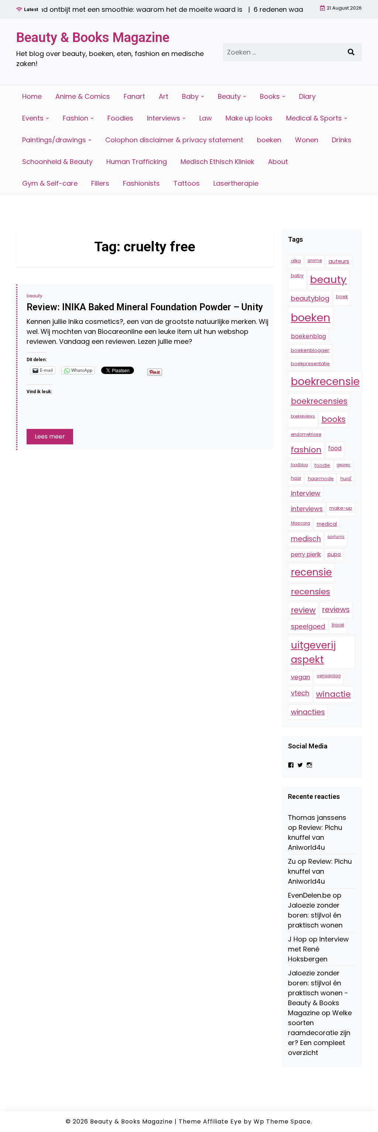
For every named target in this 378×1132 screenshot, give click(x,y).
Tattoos (186, 183)
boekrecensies (319, 401)
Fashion (75, 118)
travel (338, 625)
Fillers (100, 183)
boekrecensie (325, 381)
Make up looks (249, 118)
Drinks (341, 139)
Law (205, 118)
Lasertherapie (235, 183)
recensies (310, 591)
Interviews (163, 118)
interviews (307, 508)
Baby (190, 96)
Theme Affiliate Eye (210, 1121)
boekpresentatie (310, 363)
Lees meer (50, 436)
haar (296, 478)
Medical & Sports (314, 118)
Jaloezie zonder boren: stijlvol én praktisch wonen (315, 915)
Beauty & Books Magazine (92, 37)
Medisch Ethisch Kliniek (217, 161)
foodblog (299, 465)
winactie (333, 694)
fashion (306, 449)
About (278, 161)
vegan (300, 677)
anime (314, 260)
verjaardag (329, 676)
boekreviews (303, 416)
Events (33, 118)
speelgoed (308, 626)
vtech (300, 693)
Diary (307, 96)
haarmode (321, 478)
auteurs (339, 261)
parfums (335, 536)
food (334, 448)
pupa (334, 554)
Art (163, 96)
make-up (340, 507)
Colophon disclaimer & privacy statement (174, 139)
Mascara (300, 523)
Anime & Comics (82, 96)
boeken (269, 139)
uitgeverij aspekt (313, 652)
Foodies (120, 118)
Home (32, 96)
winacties (308, 712)
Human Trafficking (136, 161)
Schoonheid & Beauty (57, 161)
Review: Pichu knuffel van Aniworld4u (315, 837)
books (334, 419)
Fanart (134, 96)
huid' (346, 478)
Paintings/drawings (54, 139)
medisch (306, 539)
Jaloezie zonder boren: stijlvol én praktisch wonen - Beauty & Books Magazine (318, 992)
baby (297, 275)
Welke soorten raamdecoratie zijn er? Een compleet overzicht (320, 1032)
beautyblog (310, 298)
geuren (343, 465)
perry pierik (306, 554)
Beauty (229, 96)
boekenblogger (310, 350)
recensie (311, 572)
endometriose (306, 434)
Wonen (306, 139)
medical (327, 524)
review (303, 610)
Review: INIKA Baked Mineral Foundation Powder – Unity (145, 307)
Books (270, 96)
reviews (336, 609)
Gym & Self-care (50, 183)
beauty (34, 296)
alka (296, 261)
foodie (322, 465)
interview (305, 493)
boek (342, 296)
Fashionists (141, 183)
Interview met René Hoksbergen (318, 949)
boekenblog (308, 336)
